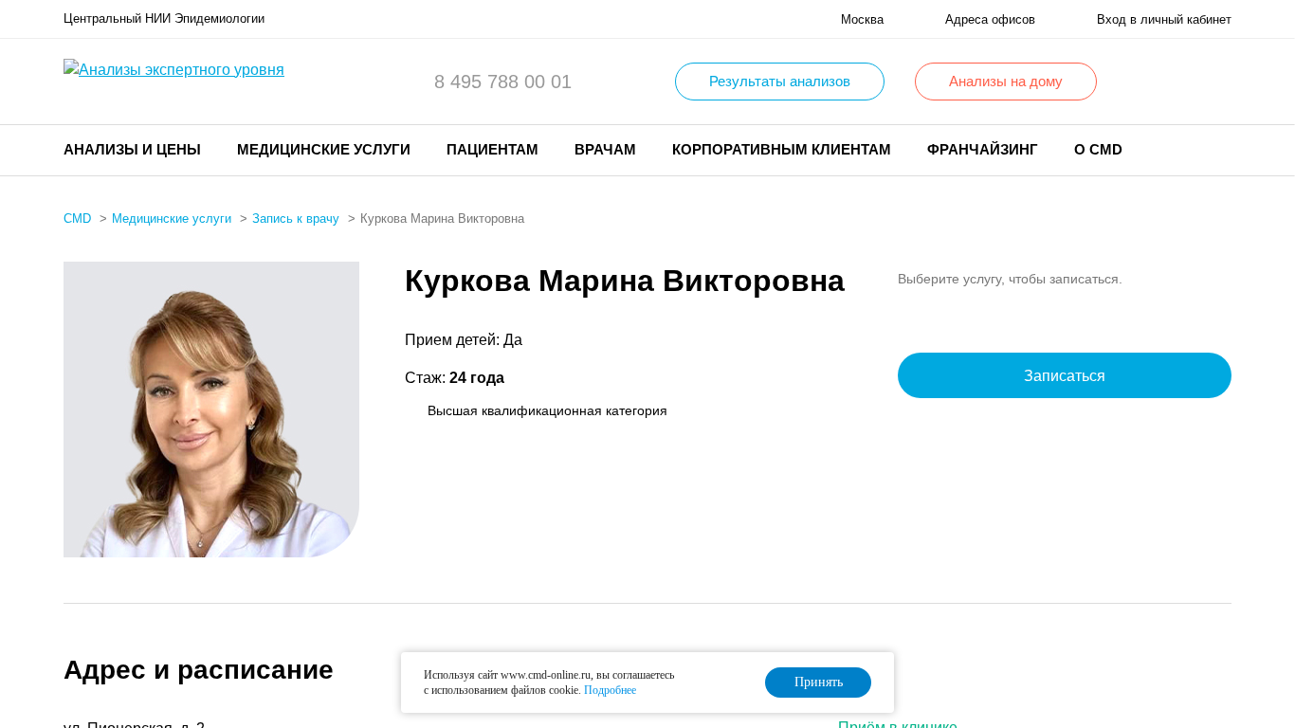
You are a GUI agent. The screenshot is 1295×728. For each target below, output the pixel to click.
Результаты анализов (779, 81)
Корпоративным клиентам (781, 149)
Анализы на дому (1006, 81)
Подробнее (610, 690)
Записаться (1064, 376)
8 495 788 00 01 (503, 81)
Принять (818, 682)
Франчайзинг (982, 149)
